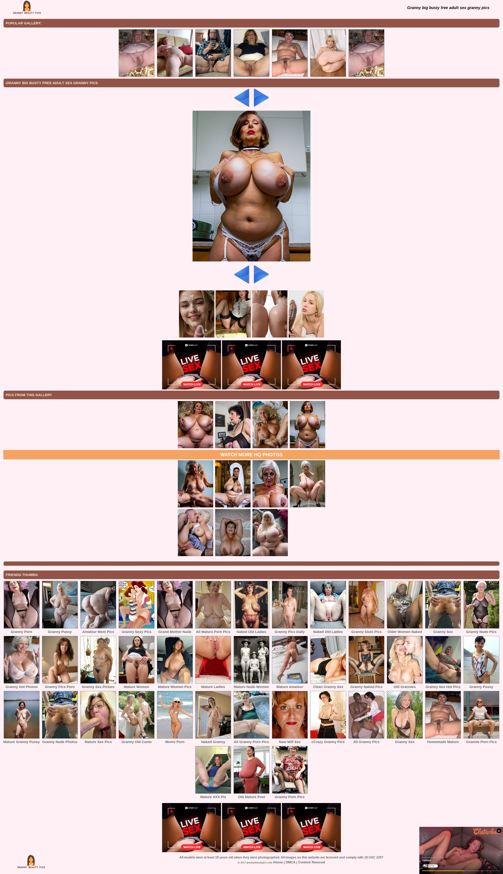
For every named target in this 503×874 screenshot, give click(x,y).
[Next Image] (261, 106)
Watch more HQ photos (251, 454)
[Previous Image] (242, 106)
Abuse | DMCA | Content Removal (299, 862)
